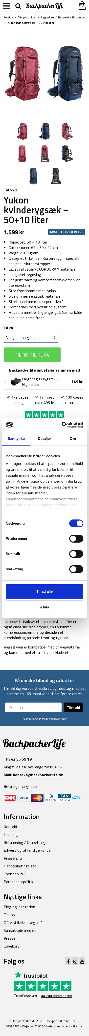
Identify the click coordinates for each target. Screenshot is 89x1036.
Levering (11, 834)
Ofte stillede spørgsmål (23, 922)
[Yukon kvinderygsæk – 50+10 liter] (44, 73)
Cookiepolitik (14, 874)
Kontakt (11, 827)
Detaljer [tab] (44, 438)
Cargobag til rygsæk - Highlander (40, 381)
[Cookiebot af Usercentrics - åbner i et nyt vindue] (62, 425)
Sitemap (78, 1026)
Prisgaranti (13, 858)
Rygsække (47, 17)
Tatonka (11, 190)
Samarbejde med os (20, 930)
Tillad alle (44, 591)
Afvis (44, 607)
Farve (10, 328)
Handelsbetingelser (20, 866)
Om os (9, 915)
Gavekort (11, 946)
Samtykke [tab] (16, 438)
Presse (9, 938)
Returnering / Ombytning (24, 842)
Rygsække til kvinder (71, 17)
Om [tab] (73, 438)
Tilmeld (73, 707)
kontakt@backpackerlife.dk (38, 775)
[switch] (76, 539)
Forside (8, 17)
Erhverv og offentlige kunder (28, 850)
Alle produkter (27, 17)
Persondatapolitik (18, 882)
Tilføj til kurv (32, 355)
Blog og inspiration (19, 907)
